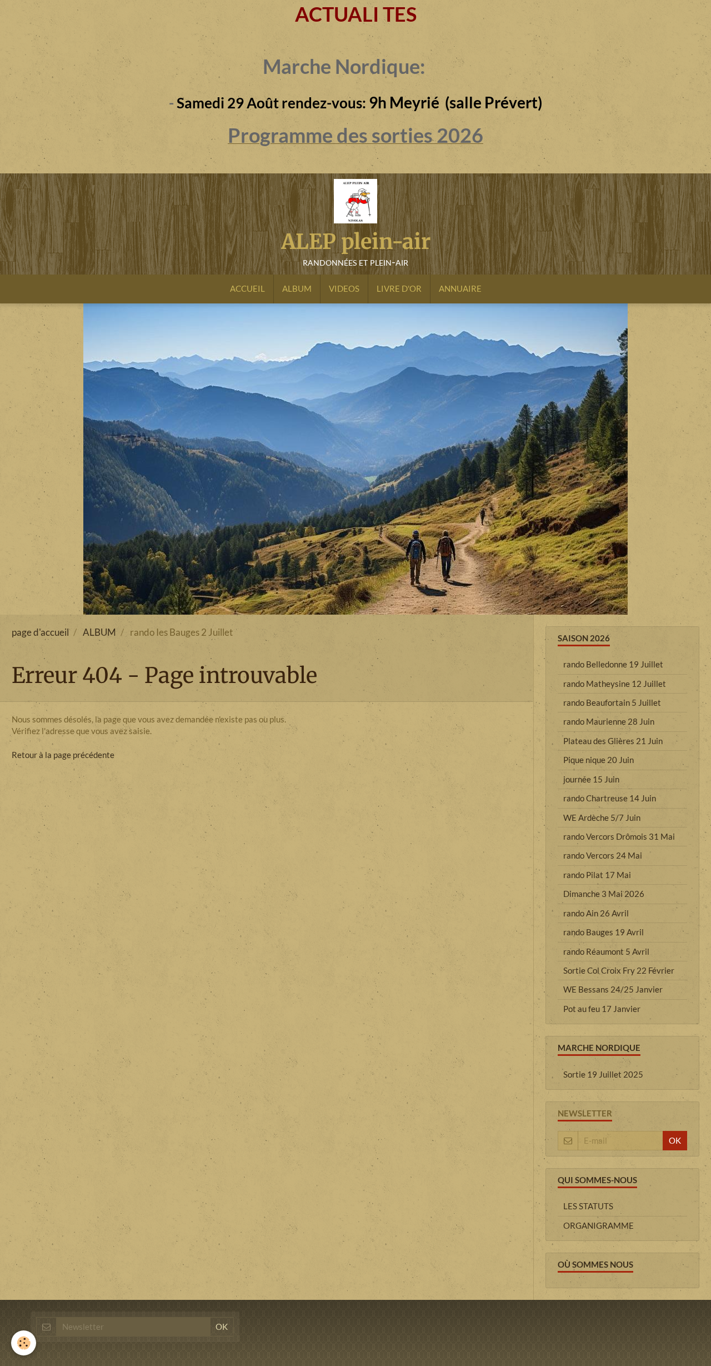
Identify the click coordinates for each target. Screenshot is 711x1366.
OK (675, 1140)
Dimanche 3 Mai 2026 (603, 894)
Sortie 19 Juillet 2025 (603, 1074)
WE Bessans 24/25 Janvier (613, 989)
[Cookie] (23, 1342)
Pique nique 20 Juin (598, 760)
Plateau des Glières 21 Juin (613, 741)
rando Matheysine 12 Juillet (614, 684)
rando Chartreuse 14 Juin (609, 798)
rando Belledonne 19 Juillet (613, 664)
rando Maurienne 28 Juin (608, 721)
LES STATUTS (588, 1206)
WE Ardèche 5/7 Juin (601, 817)
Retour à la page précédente (63, 755)
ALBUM (297, 288)
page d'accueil (40, 632)
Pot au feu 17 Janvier (601, 1009)
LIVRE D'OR (399, 288)
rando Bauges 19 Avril (603, 932)
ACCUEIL (247, 288)
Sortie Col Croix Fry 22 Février (618, 970)
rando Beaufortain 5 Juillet (612, 702)
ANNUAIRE (460, 288)
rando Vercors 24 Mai (602, 855)
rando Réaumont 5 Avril (606, 951)
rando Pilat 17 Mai (597, 875)
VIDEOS (344, 288)
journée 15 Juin (591, 779)
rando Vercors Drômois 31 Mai (619, 836)
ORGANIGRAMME (598, 1225)
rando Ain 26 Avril (596, 913)
